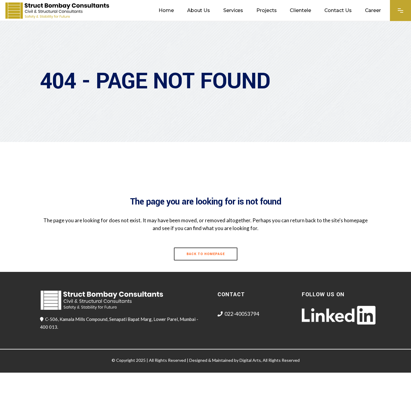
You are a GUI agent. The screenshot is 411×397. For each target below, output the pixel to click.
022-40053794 (241, 314)
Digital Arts (250, 360)
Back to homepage (206, 254)
